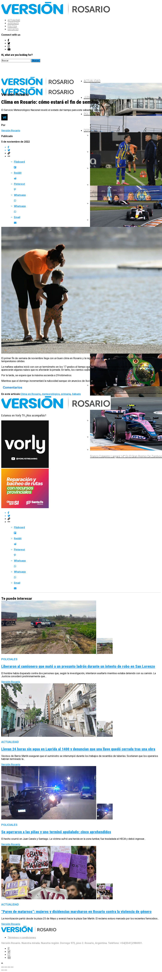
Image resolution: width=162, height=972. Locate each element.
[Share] (5, 967)
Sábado (76, 394)
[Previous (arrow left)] (2, 970)
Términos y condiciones (22, 937)
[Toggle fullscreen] (9, 967)
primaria (66, 394)
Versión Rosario (10, 130)
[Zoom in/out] (12, 967)
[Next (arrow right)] (5, 970)
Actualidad (14, 20)
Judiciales (13, 23)
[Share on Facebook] (84, 147)
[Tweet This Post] (84, 150)
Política (12, 26)
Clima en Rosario (31, 394)
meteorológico (51, 394)
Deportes (13, 29)
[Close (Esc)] (2, 967)
